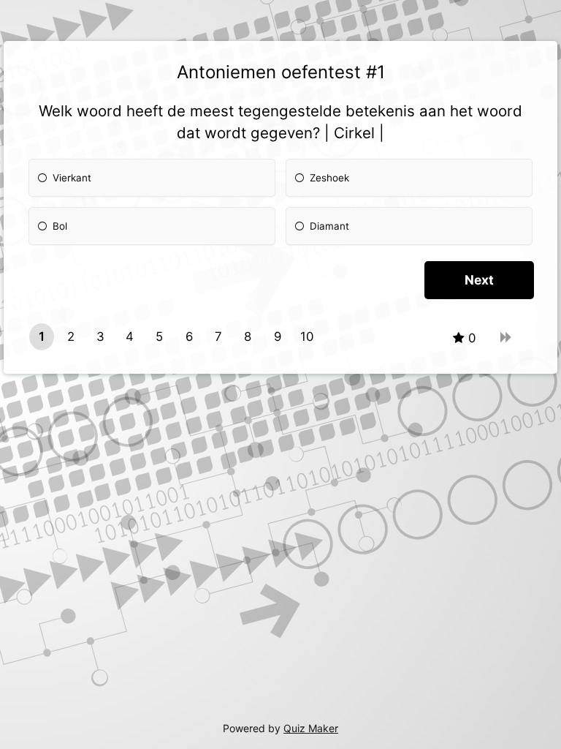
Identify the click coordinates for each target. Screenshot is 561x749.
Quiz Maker (310, 728)
